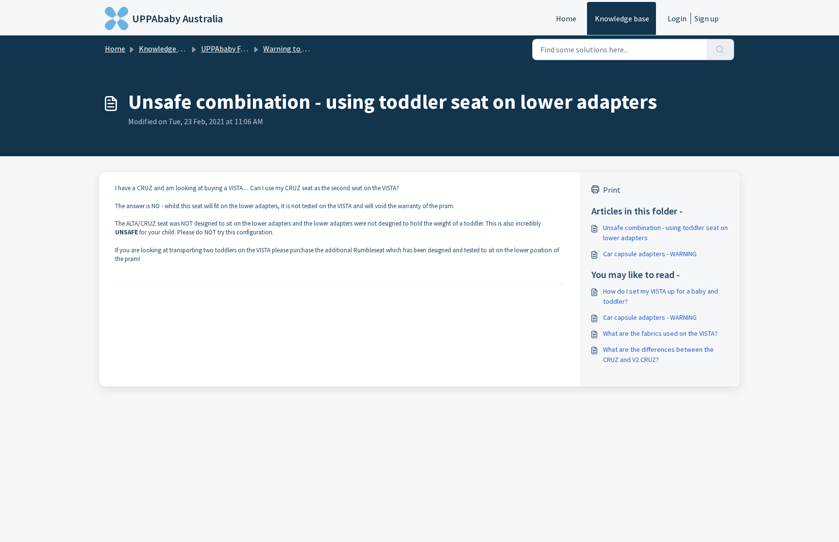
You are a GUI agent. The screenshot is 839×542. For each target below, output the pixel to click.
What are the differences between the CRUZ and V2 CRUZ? (658, 354)
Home (566, 18)
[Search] (720, 49)
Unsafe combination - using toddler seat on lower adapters (665, 232)
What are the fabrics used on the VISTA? (660, 333)
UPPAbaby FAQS (227, 48)
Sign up (706, 18)
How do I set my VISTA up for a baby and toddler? (660, 296)
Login (677, 18)
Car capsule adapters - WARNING (650, 253)
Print (612, 190)
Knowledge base (622, 18)
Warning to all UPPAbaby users (314, 48)
